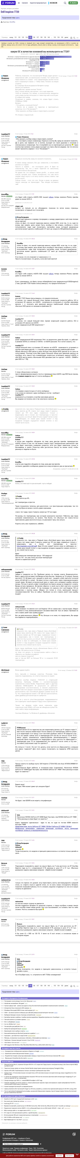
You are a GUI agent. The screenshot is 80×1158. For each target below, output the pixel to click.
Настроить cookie (22, 1150)
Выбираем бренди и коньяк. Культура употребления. (20, 1015)
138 (41, 37)
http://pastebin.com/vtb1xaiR (23, 417)
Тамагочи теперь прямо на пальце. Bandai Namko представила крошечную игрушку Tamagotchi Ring (33, 1068)
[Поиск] (65, 3)
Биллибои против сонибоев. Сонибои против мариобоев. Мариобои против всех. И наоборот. (32, 1017)
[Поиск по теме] (74, 38)
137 (38, 37)
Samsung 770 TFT (9, 1103)
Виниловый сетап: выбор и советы (14, 1031)
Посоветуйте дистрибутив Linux (13, 1026)
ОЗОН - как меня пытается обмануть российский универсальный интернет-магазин (29, 1012)
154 (58, 37)
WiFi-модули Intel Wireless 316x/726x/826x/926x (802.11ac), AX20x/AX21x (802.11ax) (27, 1045)
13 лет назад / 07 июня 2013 (25, 781)
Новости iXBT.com (7, 1061)
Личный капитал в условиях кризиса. (15, 1019)
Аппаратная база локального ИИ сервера (16, 1008)
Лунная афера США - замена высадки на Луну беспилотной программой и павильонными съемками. (34, 1005)
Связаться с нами (8, 1148)
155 (62, 37)
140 (49, 37)
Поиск (30, 1148)
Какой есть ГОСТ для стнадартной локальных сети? (19, 1099)
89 (45, 54)
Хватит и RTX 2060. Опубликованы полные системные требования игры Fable (27, 1070)
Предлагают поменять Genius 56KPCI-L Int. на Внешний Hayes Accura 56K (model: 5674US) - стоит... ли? (34, 1108)
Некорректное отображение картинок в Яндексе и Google (22, 1051)
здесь (18, 18)
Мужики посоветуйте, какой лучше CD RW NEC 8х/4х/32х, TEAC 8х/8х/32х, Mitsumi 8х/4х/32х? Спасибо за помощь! (37, 1106)
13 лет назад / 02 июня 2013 (25, 239)
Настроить (69, 1156)
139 (45, 37)
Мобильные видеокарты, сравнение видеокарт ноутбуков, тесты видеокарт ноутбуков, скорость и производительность (46, 829)
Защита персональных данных (38, 1150)
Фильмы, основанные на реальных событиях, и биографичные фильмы (25, 1038)
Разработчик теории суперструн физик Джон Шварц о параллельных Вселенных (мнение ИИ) (33, 1056)
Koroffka (12, 22)
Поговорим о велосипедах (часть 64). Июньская (18, 1001)
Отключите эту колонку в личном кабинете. (15, 1123)
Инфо (76, 134)
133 (23, 37)
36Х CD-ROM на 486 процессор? (13, 1117)
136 (34, 37)
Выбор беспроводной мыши (12, 1029)
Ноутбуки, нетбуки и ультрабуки (10, 8)
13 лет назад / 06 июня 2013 (25, 760)
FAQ (34, 1148)
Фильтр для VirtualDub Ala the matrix (16, 1058)
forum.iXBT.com (42, 1153)
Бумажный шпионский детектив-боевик (17, 1053)
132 (19, 37)
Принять (59, 1156)
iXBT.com (6, 1153)
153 (55, 37)
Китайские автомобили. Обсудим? (14, 1003)
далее (66, 37)
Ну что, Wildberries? (10, 1024)
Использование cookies (9, 1150)
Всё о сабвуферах (9, 1022)
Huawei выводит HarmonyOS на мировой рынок (18, 1086)
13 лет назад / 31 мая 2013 (68, 76)
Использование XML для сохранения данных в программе (21, 1115)
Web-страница (5, 253)
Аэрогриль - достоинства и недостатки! (15, 1035)
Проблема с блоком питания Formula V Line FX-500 (19, 1040)
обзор (51, 197)
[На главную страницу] (8, 3)
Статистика (40, 1148)
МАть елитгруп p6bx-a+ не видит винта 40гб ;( (17, 1110)
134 (26, 37)
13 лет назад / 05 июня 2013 (25, 533)
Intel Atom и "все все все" (12, 1042)
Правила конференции (21, 1148)
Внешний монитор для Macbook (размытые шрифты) (20, 1033)
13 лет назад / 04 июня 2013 (24, 268)
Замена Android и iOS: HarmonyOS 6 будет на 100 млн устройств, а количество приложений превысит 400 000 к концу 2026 (40, 1089)
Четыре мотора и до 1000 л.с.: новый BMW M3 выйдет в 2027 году (23, 1080)
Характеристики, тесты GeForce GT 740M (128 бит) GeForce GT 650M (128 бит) (43, 826)
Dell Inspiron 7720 (10, 11)
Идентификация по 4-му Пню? (13, 1119)
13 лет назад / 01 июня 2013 (24, 194)
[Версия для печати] (71, 38)
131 (15, 37)
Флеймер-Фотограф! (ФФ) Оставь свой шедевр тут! (19, 1010)
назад (11, 37)
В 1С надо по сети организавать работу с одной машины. (21, 1113)
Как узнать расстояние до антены (14, 1101)
